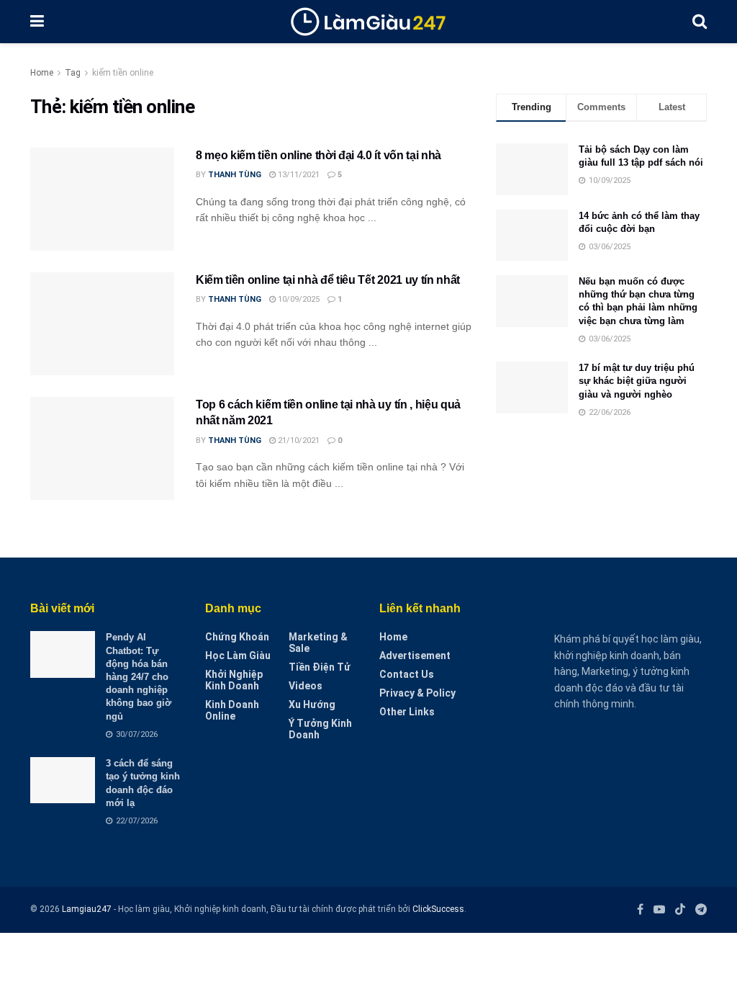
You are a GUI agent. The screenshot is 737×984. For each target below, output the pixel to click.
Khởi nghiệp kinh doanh (234, 680)
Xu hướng (312, 704)
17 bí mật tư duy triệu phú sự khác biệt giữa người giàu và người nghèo (637, 380)
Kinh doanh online (232, 710)
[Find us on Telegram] (701, 909)
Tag (73, 73)
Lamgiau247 (87, 909)
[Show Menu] (37, 21)
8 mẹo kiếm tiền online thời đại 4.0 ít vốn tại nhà (318, 155)
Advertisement (415, 655)
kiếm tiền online (122, 73)
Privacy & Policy (417, 693)
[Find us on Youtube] (659, 909)
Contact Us (406, 674)
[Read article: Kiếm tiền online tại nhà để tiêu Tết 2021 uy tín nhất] (102, 323)
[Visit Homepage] (368, 21)
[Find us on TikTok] (680, 910)
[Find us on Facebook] (640, 909)
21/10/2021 (298, 440)
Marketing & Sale (318, 642)
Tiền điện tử (320, 667)
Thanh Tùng (234, 174)
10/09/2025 (298, 299)
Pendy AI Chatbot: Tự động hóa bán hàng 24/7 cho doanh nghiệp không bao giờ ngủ (138, 676)
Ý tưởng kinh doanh (320, 729)
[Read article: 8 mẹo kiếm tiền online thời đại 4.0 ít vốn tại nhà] (102, 199)
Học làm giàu (238, 655)
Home (41, 73)
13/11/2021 (298, 174)
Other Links (407, 711)
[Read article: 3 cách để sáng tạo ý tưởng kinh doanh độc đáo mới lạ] (62, 780)
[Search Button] (699, 21)
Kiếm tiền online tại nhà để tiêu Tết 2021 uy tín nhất (328, 280)
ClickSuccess (438, 909)
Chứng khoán (237, 637)
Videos (305, 686)
